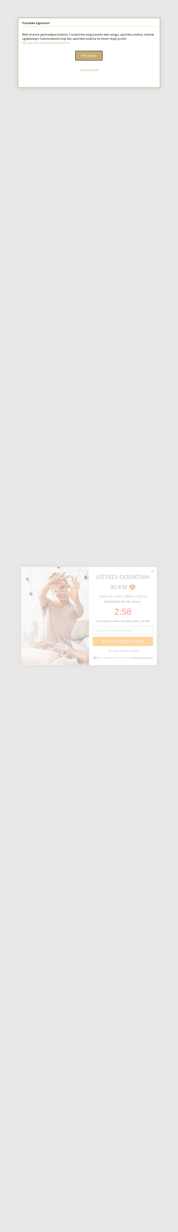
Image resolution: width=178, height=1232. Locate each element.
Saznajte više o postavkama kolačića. (46, 43)
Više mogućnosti (89, 69)
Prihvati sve (88, 56)
